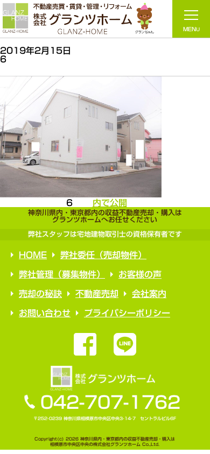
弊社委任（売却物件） (103, 255)
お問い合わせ (44, 313)
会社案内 (148, 293)
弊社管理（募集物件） (62, 274)
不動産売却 (96, 293)
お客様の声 (140, 274)
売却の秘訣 (39, 293)
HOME (33, 255)
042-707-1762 (110, 402)
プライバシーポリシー (126, 313)
